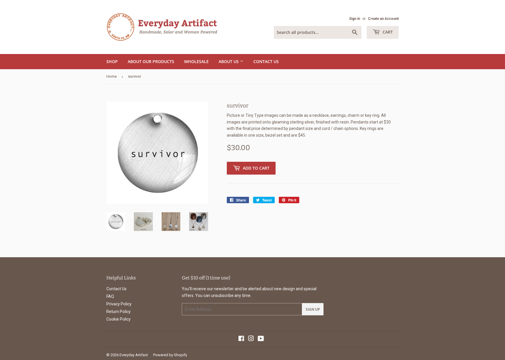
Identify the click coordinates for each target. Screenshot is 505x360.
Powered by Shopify (170, 355)
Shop (112, 61)
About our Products (151, 61)
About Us (229, 61)
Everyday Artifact (134, 355)
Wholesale (196, 61)
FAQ (110, 296)
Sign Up (313, 309)
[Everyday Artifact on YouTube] (261, 339)
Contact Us (266, 61)
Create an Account (383, 19)
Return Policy (118, 311)
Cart (387, 32)
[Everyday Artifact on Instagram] (251, 339)
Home (111, 76)
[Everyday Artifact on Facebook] (241, 339)
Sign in (354, 19)
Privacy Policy (119, 304)
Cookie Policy (118, 319)
